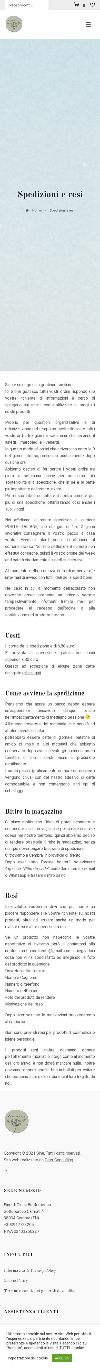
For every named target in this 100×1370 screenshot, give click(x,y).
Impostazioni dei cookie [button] (28, 1358)
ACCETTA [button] (62, 1358)
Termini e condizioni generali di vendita (39, 1291)
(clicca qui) (31, 673)
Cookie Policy (16, 1281)
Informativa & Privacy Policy (30, 1271)
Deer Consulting (59, 1160)
